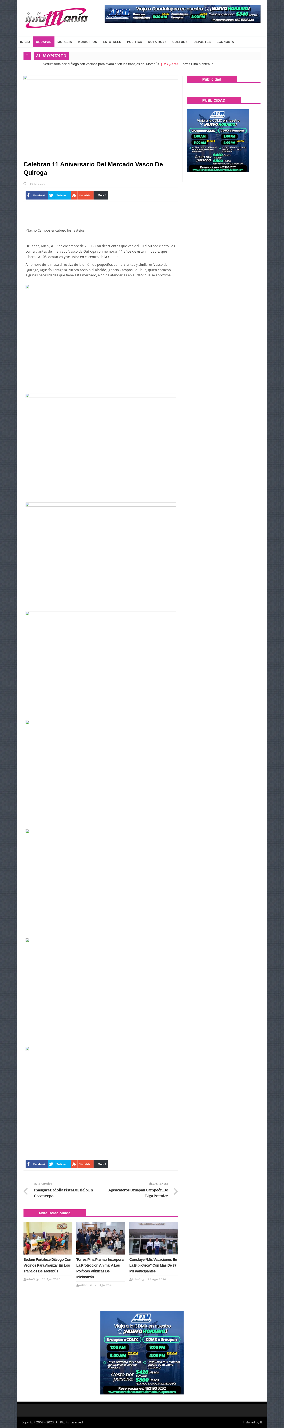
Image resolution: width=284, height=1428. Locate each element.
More (101, 195)
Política (134, 42)
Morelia (64, 42)
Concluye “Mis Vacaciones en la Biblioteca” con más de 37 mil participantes (153, 1265)
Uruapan (43, 42)
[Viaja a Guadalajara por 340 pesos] (183, 14)
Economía (225, 42)
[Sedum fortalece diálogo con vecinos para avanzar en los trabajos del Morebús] (47, 1238)
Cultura (180, 42)
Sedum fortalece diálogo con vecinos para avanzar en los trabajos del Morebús (70, 64)
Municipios (87, 42)
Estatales (112, 42)
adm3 (30, 1279)
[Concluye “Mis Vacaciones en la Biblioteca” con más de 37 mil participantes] (153, 1238)
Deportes (202, 42)
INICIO (25, 42)
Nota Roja (157, 42)
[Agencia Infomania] (56, 18)
